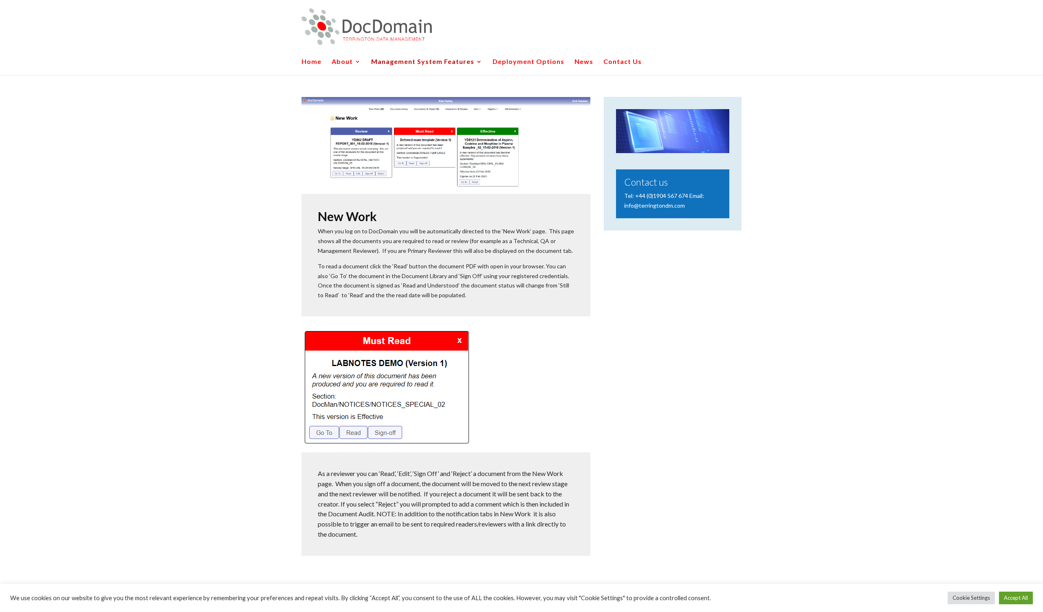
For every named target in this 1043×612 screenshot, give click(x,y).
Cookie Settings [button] (971, 597)
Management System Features (422, 62)
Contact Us (622, 62)
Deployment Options (528, 62)
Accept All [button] (1016, 597)
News (583, 62)
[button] (13, 12)
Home (311, 62)
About (342, 62)
